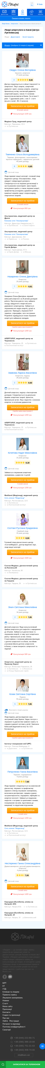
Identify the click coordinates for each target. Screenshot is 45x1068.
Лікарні (14, 14)
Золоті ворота (28, 37)
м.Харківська (12, 239)
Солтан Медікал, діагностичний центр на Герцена (21, 580)
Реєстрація (14, 1021)
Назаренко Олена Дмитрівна (23, 276)
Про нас (5, 1018)
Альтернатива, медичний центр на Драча (19, 217)
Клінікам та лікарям (10, 992)
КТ (3, 986)
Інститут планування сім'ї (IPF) (17, 744)
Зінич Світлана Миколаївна (22, 607)
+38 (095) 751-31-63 (24, 1046)
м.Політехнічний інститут (13, 345)
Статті (5, 1003)
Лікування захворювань (12, 998)
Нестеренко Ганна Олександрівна (22, 863)
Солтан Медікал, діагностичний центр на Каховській (21, 567)
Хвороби (40, 14)
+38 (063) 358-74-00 (24, 1050)
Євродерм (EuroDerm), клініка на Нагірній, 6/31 (18, 903)
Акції (31, 14)
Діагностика (4, 14)
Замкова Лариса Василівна (22, 373)
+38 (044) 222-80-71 (24, 1038)
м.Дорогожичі (12, 748)
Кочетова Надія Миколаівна (22, 453)
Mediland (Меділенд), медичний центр (21, 495)
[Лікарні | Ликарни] (22, 936)
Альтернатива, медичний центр (18, 232)
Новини (5, 1000)
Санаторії (6, 1030)
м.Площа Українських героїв (17, 671)
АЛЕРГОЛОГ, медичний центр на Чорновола (18, 339)
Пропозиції (7, 1009)
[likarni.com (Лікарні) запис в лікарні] (10, 4)
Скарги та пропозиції (11, 1015)
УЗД (4, 989)
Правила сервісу (9, 995)
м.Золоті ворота (28, 225)
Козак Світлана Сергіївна (22, 694)
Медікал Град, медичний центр (18, 121)
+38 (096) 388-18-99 (24, 1042)
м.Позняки (25, 239)
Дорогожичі (15, 37)
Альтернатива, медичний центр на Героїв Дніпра (19, 246)
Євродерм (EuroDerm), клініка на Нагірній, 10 (18, 914)
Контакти (6, 1012)
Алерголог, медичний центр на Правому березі (18, 663)
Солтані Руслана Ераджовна (22, 528)
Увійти (5, 1021)
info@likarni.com (24, 1055)
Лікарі (22, 14)
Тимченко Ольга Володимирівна (22, 154)
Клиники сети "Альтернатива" (16, 221)
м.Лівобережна (12, 573)
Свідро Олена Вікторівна (23, 70)
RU (32, 5)
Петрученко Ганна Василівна (23, 772)
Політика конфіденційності (13, 1027)
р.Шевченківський (29, 917)
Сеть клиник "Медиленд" (14, 498)
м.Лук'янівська (12, 126)
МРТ (4, 983)
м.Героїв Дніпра (13, 252)
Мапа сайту (7, 1006)
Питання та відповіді (11, 1024)
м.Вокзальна (27, 669)
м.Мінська (27, 252)
